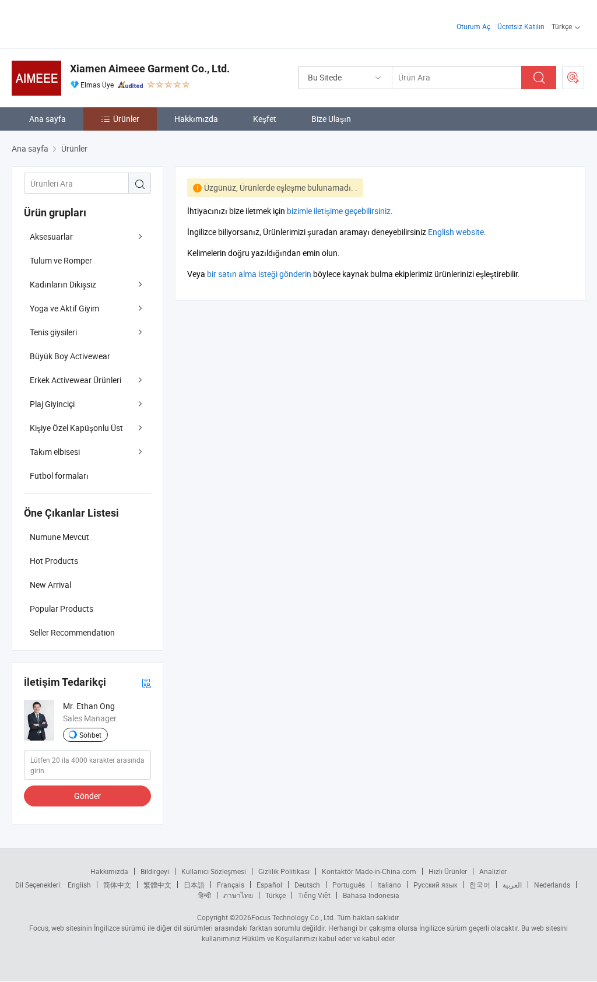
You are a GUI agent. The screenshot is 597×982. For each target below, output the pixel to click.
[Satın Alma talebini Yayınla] (573, 77)
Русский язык (435, 884)
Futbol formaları (59, 475)
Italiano (389, 884)
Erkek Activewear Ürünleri (75, 379)
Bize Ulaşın (331, 118)
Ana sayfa (47, 118)
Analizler (493, 871)
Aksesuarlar (51, 236)
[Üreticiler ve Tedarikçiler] (86, 23)
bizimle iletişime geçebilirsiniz (339, 210)
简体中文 (117, 884)
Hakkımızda (196, 118)
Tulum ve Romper (61, 260)
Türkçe (275, 895)
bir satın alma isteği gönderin (259, 273)
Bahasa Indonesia (371, 895)
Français (230, 884)
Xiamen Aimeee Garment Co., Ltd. (150, 68)
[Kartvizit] (146, 682)
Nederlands (552, 884)
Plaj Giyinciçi (52, 403)
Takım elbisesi (55, 451)
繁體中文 (157, 884)
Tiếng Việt (314, 895)
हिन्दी (204, 895)
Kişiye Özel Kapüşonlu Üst (76, 427)
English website (456, 231)
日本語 (194, 884)
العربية (512, 884)
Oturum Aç (473, 26)
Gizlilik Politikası (284, 871)
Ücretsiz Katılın (521, 26)
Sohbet (90, 734)
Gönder (87, 795)
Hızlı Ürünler (448, 871)
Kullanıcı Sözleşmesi (213, 871)
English (79, 884)
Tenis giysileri (53, 332)
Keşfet (264, 118)
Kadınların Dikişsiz (63, 284)
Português (348, 884)
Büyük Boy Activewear (70, 356)
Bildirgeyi (155, 871)
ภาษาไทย (238, 895)
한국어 (479, 884)
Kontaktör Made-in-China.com (369, 871)
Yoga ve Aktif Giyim (64, 308)
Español (269, 884)
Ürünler (126, 118)
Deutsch (307, 884)
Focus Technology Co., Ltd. (293, 917)
